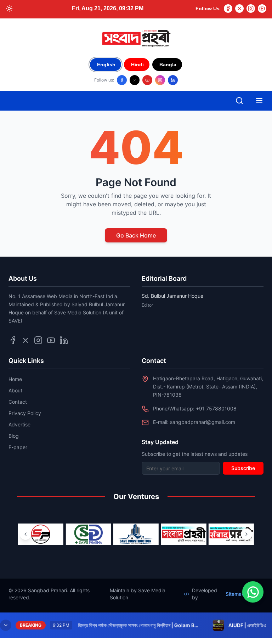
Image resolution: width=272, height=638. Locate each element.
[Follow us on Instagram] (160, 80)
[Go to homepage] (136, 38)
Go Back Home (136, 235)
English (106, 64)
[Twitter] (239, 8)
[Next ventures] (246, 534)
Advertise (19, 424)
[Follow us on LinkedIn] (173, 80)
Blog (13, 436)
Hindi (137, 64)
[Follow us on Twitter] (25, 340)
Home (15, 379)
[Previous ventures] (25, 534)
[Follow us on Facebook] (122, 80)
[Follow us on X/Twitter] (135, 80)
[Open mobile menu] (259, 101)
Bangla (167, 64)
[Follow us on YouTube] (147, 80)
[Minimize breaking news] (5, 625)
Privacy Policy (24, 413)
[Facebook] (228, 8)
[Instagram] (250, 8)
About (15, 390)
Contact (17, 402)
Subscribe (243, 468)
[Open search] (239, 101)
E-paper (17, 447)
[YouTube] (262, 8)
